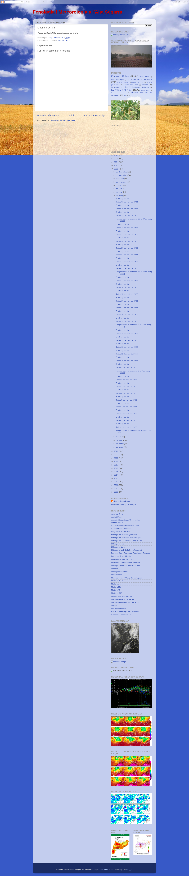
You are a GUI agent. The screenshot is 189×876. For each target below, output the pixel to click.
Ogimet (114, 606)
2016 (116, 468)
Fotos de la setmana (141, 79)
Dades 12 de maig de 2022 (127, 347)
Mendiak (114, 569)
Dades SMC (144, 77)
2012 (116, 482)
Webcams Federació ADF (121, 615)
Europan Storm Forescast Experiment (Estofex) (130, 553)
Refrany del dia (64, 40)
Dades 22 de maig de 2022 (127, 268)
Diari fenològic (117, 80)
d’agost (119, 185)
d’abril (118, 437)
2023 (116, 165)
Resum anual (145, 90)
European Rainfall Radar (121, 556)
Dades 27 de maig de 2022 (127, 234)
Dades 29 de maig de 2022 (127, 215)
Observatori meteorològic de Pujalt (125, 602)
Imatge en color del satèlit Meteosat (125, 562)
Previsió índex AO (118, 609)
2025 (116, 159)
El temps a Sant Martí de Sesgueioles (126, 541)
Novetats (145, 85)
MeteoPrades (116, 575)
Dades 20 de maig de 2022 (127, 287)
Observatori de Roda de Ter (122, 599)
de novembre (121, 175)
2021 (116, 451)
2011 (116, 485)
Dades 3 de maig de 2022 (126, 413)
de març (119, 440)
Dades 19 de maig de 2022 (127, 294)
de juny (119, 192)
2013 (116, 478)
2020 (116, 455)
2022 (116, 169)
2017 (116, 465)
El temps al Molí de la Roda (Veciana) (126, 550)
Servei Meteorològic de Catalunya (125, 612)
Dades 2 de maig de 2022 (126, 420)
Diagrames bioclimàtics (120, 531)
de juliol (119, 189)
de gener (120, 447)
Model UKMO (116, 593)
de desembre (121, 172)
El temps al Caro (118, 547)
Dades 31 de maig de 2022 (127, 202)
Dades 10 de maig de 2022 (127, 361)
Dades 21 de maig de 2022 (127, 281)
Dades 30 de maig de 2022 (127, 209)
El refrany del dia (122, 199)
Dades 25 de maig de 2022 (127, 248)
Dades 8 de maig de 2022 (126, 380)
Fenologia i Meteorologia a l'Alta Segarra (77, 12)
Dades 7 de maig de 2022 (126, 386)
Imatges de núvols (122, 82)
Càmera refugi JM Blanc (121, 529)
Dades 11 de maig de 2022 (127, 354)
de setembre (121, 182)
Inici (71, 115)
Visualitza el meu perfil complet (123, 505)
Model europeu (117, 584)
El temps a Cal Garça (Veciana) (124, 535)
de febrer (120, 444)
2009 (116, 492)
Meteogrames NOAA (119, 572)
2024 (116, 162)
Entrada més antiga (94, 115)
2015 (116, 472)
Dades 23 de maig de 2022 (127, 262)
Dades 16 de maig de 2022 (127, 314)
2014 (116, 475)
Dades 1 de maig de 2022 (126, 427)
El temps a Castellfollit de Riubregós (126, 538)
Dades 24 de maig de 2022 (127, 255)
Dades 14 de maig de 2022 (127, 334)
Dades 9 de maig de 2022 (126, 367)
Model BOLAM (117, 581)
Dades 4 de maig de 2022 (126, 407)
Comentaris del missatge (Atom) (63, 121)
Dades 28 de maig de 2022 (127, 228)
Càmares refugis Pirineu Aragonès (125, 525)
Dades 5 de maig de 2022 (126, 400)
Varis (125, 95)
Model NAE (115, 590)
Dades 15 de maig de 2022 (127, 321)
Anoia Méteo (116, 517)
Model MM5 (116, 587)
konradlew (104, 869)
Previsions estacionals (140, 87)
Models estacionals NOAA (121, 596)
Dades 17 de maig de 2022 (127, 308)
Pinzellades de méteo (119, 87)
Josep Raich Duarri (122, 501)
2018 (116, 461)
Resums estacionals (118, 93)
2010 (116, 489)
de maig (119, 196)
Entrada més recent (48, 115)
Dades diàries (120, 76)
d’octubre (120, 179)
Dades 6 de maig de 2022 (126, 393)
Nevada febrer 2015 (137, 82)
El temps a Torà (117, 544)
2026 (116, 155)
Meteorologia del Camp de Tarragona (126, 578)
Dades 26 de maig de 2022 (127, 241)
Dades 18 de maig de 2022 (127, 301)
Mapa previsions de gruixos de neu (125, 565)
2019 (116, 458)
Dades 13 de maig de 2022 (127, 340)
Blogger (129, 869)
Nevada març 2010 (131, 85)
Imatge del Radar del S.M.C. (122, 559)
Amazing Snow (117, 514)
